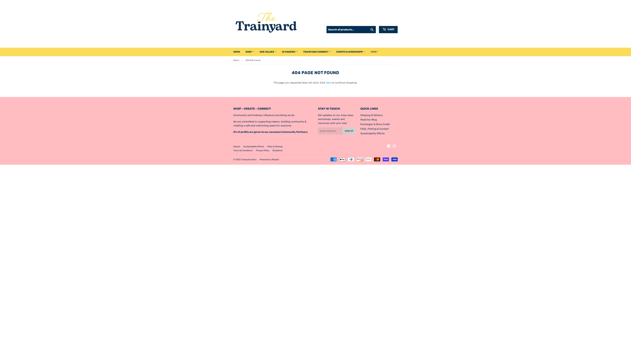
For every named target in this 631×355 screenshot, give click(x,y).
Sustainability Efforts (372, 133)
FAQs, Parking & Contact (374, 128)
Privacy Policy (262, 150)
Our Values (267, 51)
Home (236, 51)
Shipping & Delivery (371, 115)
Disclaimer (277, 150)
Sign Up (349, 131)
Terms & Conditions (243, 150)
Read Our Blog (368, 119)
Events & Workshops (349, 51)
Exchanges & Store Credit (375, 124)
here (328, 82)
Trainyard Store (249, 159)
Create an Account (388, 22)
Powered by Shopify (269, 159)
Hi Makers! (289, 51)
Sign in (369, 22)
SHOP (248, 51)
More (374, 51)
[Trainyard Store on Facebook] (388, 146)
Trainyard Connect (316, 51)
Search (236, 146)
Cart (390, 29)
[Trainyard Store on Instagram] (394, 146)
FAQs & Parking (274, 146)
